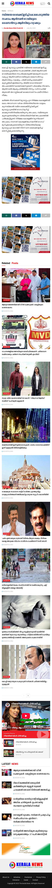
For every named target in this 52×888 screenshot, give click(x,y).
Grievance (15, 880)
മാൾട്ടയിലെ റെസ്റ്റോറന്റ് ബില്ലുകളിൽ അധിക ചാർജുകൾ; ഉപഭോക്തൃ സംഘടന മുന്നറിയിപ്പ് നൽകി (30, 803)
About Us (6, 877)
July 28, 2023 (31, 28)
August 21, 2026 (8, 688)
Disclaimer (28, 877)
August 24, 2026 (8, 404)
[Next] (28, 695)
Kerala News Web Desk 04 (13, 28)
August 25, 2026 (8, 311)
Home (4, 11)
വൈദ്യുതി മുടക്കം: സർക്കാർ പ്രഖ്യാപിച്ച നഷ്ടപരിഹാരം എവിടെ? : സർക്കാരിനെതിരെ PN (31, 819)
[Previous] (24, 695)
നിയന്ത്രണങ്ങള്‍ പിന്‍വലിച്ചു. (15, 736)
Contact (35, 880)
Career (26, 880)
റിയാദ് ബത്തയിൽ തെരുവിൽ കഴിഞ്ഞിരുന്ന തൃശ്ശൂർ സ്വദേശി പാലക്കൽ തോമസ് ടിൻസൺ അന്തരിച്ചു (31, 787)
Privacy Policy (41, 877)
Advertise (17, 877)
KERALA (10, 11)
